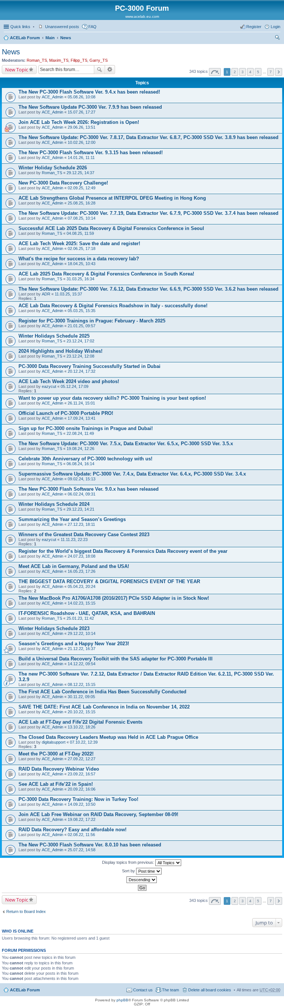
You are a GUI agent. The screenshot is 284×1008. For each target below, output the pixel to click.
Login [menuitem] (275, 26)
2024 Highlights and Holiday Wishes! (60, 351)
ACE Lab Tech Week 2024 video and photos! (68, 381)
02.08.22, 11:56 (81, 834)
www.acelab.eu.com (142, 16)
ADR (46, 294)
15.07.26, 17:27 (81, 112)
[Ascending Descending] (142, 879)
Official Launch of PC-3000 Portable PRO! (65, 413)
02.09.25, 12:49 (81, 188)
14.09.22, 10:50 (81, 804)
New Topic (16, 69)
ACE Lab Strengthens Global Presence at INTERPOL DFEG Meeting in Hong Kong (112, 198)
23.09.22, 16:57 (81, 774)
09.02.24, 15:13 (81, 479)
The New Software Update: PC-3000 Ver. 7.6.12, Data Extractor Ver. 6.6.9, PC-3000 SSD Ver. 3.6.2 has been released (148, 289)
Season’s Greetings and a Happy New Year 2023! (73, 643)
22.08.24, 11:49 (80, 433)
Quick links (20, 26)
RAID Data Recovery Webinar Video (58, 769)
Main (50, 37)
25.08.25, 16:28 (81, 203)
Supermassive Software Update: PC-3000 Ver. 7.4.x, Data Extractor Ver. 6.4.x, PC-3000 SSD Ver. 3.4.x (132, 474)
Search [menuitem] (277, 38)
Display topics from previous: (128, 862)
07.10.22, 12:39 (84, 742)
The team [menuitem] (170, 990)
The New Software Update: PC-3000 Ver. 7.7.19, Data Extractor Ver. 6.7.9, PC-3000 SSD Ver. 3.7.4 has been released (148, 213)
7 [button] (271, 72)
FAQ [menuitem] (92, 26)
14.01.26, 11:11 (81, 157)
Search (99, 69)
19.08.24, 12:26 (80, 448)
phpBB (122, 1000)
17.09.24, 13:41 (81, 418)
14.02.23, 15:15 (81, 603)
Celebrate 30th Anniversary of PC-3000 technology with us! (85, 458)
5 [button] (258, 72)
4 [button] (250, 72)
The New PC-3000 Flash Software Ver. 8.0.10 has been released (89, 845)
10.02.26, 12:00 (81, 142)
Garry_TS (98, 60)
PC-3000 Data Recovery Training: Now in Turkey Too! (78, 799)
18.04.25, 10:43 (81, 263)
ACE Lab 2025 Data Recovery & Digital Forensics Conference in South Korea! (106, 274)
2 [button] (235, 72)
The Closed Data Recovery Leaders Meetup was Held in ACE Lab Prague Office (108, 737)
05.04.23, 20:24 (81, 586)
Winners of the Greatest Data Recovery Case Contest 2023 (83, 534)
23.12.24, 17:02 (80, 341)
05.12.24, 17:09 (74, 386)
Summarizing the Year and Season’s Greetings (72, 519)
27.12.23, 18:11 (81, 524)
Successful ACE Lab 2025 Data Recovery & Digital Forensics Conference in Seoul (111, 228)
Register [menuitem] (253, 26)
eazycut (49, 386)
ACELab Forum (25, 37)
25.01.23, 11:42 (80, 618)
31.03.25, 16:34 (80, 279)
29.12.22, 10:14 (81, 633)
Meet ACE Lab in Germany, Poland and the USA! (73, 566)
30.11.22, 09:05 (81, 696)
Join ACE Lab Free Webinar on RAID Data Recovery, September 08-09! (98, 814)
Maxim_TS (58, 60)
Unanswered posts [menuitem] (62, 26)
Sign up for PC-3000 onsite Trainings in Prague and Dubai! (85, 428)
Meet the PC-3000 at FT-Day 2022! (56, 754)
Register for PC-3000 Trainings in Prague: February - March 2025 (91, 321)
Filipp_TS (79, 60)
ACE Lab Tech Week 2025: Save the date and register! (79, 243)
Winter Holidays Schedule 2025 (53, 336)
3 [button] (242, 72)
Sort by (129, 871)
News (65, 37)
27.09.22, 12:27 (81, 759)
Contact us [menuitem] (143, 990)
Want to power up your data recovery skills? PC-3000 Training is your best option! (112, 398)
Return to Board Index (26, 911)
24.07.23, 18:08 (81, 556)
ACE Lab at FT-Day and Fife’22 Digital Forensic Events (80, 722)
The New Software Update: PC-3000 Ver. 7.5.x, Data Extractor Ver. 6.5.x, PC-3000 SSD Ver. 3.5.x (125, 443)
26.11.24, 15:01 (81, 403)
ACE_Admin (52, 97)
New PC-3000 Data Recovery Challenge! (63, 183)
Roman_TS (37, 60)
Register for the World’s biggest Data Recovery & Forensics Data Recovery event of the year (122, 551)
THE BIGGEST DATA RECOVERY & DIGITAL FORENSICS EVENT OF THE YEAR (109, 581)
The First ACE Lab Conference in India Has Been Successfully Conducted (102, 691)
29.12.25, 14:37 (80, 172)
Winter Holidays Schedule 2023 (53, 628)
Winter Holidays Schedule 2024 (53, 504)
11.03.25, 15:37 (68, 294)
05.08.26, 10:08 (81, 97)
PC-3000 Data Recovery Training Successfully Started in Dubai (89, 366)
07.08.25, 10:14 (81, 218)
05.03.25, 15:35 (81, 310)
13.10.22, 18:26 (81, 727)
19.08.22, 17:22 (81, 819)
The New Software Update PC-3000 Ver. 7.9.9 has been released (90, 107)
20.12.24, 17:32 (81, 371)
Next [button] (278, 72)
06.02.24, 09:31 (81, 494)
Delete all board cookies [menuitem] (209, 990)
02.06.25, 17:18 (81, 248)
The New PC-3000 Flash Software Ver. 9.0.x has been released (88, 489)
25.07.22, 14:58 (81, 850)
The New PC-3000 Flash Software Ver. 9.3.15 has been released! (90, 152)
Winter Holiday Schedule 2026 (52, 167)
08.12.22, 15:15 (81, 684)
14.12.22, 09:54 (81, 664)
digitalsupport (53, 742)
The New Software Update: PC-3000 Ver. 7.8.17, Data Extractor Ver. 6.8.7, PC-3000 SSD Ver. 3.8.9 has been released (148, 137)
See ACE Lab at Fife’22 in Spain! (55, 784)
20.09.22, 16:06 (81, 789)
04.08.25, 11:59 (80, 233)
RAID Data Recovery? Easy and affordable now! (72, 829)
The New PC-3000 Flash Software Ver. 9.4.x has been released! (89, 92)
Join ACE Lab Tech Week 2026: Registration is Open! (78, 122)
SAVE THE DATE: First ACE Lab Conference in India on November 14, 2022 (104, 707)
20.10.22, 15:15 (81, 712)
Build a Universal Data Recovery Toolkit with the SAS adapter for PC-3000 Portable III (115, 659)
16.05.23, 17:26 (81, 571)
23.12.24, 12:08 (80, 356)
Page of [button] (215, 72)
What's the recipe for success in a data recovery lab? (78, 258)
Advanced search (110, 69)
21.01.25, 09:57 (81, 326)
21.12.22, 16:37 (81, 648)
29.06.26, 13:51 (81, 127)
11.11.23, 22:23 (74, 539)
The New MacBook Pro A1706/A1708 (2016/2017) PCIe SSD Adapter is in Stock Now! (113, 598)
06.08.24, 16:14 (80, 463)
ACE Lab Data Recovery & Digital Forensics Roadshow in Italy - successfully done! (112, 305)
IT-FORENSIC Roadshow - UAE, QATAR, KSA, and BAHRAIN (86, 613)
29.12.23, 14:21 (80, 509)
